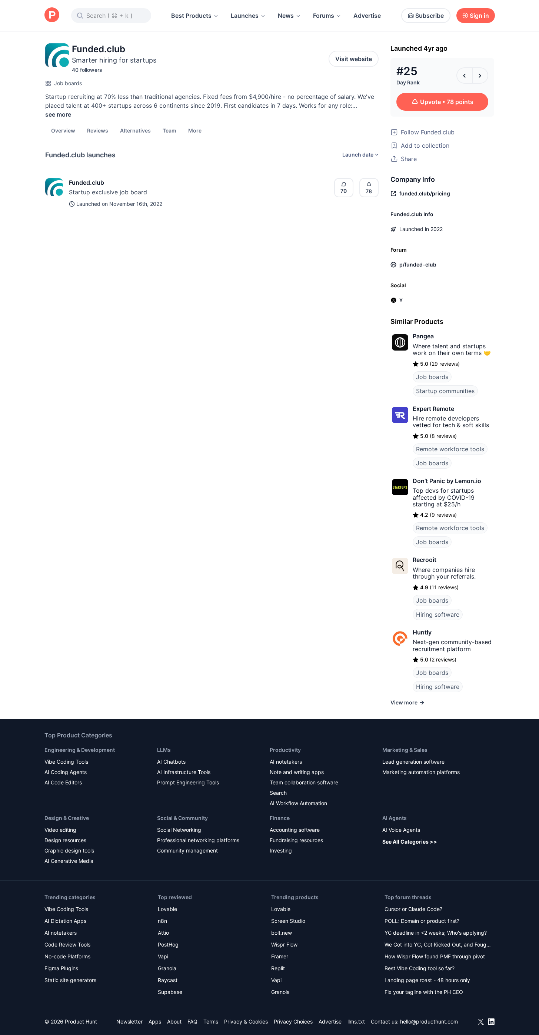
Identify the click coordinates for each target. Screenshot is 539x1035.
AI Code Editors (63, 782)
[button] (194, 130)
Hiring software (437, 614)
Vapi (163, 956)
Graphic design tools (69, 850)
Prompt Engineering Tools (188, 782)
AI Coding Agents (65, 772)
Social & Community (182, 818)
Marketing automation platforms (421, 772)
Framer (279, 956)
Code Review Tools (67, 944)
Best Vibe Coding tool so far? (420, 968)
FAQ (192, 1021)
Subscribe (429, 15)
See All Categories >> (409, 841)
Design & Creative (66, 818)
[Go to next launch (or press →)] (480, 75)
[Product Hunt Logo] (51, 15)
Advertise (367, 15)
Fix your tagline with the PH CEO (424, 992)
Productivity (285, 750)
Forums (323, 15)
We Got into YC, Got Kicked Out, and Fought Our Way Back (438, 945)
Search (278, 793)
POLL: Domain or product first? (422, 921)
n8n (162, 921)
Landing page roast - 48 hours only (427, 980)
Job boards (68, 83)
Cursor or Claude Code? (413, 909)
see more (58, 114)
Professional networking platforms (198, 840)
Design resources (65, 840)
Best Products (191, 15)
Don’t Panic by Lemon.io (447, 481)
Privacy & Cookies (246, 1021)
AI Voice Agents (401, 830)
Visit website (353, 59)
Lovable (167, 909)
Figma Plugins (61, 968)
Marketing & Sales (404, 750)
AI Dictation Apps (65, 921)
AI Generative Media (68, 861)
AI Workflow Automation (298, 803)
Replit (278, 968)
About (174, 1021)
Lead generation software (413, 761)
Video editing (60, 830)
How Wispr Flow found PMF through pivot (435, 956)
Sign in (479, 15)
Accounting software (295, 830)
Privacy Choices (293, 1021)
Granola (167, 968)
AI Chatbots (171, 761)
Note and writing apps (297, 772)
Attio (163, 933)
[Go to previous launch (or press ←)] (464, 75)
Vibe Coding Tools (66, 761)
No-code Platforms (67, 956)
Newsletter (129, 1021)
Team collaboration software (304, 782)
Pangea (423, 336)
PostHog (168, 944)
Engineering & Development (79, 750)
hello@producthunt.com (429, 1021)
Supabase (170, 992)
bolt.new (281, 933)
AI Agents (394, 818)
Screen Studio (288, 921)
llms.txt (356, 1021)
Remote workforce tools (450, 449)
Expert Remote (433, 408)
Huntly (422, 632)
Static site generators (70, 980)
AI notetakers (286, 761)
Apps (155, 1021)
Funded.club (86, 182)
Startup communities (445, 391)
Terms (210, 1021)
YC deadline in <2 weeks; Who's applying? (436, 933)
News (286, 15)
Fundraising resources (296, 840)
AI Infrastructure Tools (183, 772)
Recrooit (424, 559)
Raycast (167, 980)
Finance (280, 818)
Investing (281, 850)
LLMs (164, 750)
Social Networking (179, 830)
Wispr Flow (284, 944)
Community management (187, 850)
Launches (245, 15)
